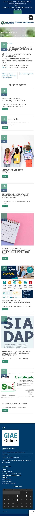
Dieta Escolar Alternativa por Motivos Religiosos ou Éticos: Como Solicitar (17, 8)
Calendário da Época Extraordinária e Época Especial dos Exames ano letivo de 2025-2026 (16, 251)
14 (17, 500)
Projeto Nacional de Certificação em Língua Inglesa (16, 302)
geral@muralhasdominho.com (17, 3)
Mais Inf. (5, 109)
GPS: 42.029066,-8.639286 (8, 483)
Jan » (7, 511)
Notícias (11, 44)
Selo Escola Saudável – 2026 (14, 404)
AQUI (6, 54)
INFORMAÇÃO (12, 119)
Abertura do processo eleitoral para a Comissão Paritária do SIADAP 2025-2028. (16, 353)
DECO (4, 67)
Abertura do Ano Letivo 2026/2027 (12, 171)
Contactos (17, 12)
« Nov (3, 511)
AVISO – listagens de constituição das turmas (13, 100)
